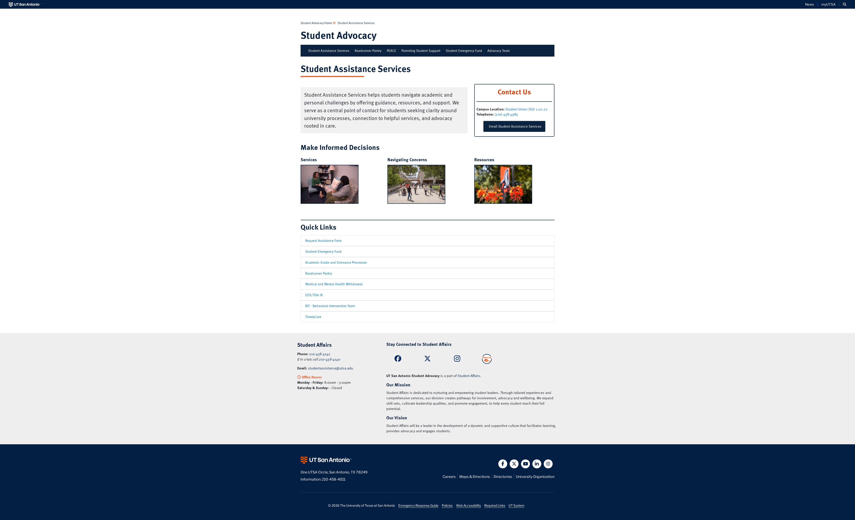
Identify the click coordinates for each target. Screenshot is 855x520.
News (809, 4)
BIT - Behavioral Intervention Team (330, 305)
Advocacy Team (498, 50)
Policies (447, 505)
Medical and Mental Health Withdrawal (333, 283)
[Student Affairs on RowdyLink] (487, 358)
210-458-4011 (333, 478)
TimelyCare (313, 316)
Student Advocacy (339, 35)
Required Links (494, 505)
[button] (844, 4)
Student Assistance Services (356, 22)
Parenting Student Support (420, 50)
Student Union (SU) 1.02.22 (526, 109)
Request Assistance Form (323, 240)
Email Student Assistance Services (514, 126)
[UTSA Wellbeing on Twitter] (427, 359)
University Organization (535, 476)
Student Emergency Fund (464, 50)
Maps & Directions (474, 476)
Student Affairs (469, 375)
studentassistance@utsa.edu (330, 368)
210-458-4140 (329, 359)
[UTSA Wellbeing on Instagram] (457, 360)
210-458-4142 (319, 354)
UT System (516, 505)
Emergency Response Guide (418, 505)
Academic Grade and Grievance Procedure (336, 262)
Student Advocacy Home (317, 22)
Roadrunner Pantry (368, 50)
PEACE (391, 50)
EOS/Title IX (314, 294)
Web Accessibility (468, 505)
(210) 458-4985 (506, 114)
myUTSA (828, 4)
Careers (449, 476)
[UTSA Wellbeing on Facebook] (398, 359)
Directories (503, 476)
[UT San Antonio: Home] (25, 4)
